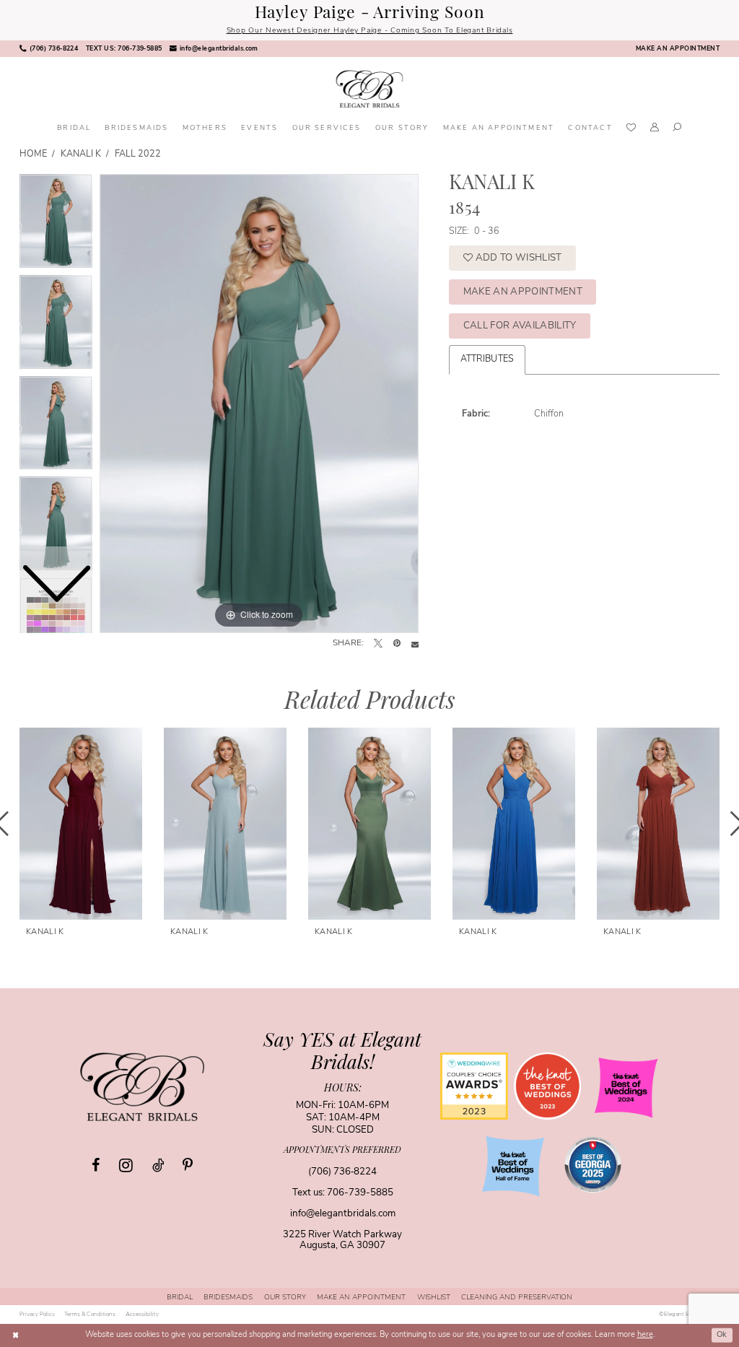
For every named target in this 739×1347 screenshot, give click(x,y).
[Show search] (677, 129)
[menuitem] (49, 49)
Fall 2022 (138, 154)
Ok (722, 1335)
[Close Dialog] (15, 1335)
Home (33, 154)
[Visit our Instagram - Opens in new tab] (126, 1165)
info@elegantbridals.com (342, 1214)
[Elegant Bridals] (142, 1086)
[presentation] (80, 824)
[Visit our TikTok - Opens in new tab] (158, 1166)
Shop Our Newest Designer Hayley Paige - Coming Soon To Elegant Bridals (370, 31)
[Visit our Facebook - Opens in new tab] (96, 1166)
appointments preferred (342, 1150)
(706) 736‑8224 (342, 1172)
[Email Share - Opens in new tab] (415, 644)
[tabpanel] (259, 403)
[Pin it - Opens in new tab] (397, 644)
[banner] (369, 89)
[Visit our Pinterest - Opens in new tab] (188, 1166)
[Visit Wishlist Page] (631, 128)
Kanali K (81, 154)
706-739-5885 (360, 1193)
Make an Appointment (522, 292)
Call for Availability (520, 326)
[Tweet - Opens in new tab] (378, 644)
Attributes (487, 359)
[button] (654, 129)
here (645, 1335)
